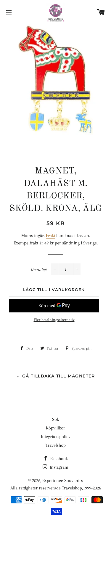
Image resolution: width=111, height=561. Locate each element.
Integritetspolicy (55, 436)
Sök (55, 419)
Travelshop (56, 445)
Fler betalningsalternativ (54, 319)
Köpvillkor (55, 428)
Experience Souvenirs (62, 480)
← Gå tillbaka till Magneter (55, 376)
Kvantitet (39, 269)
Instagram (58, 467)
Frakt (50, 235)
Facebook (58, 458)
